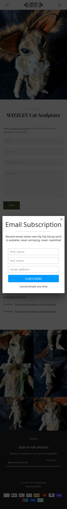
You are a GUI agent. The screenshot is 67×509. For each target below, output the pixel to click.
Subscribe (33, 279)
